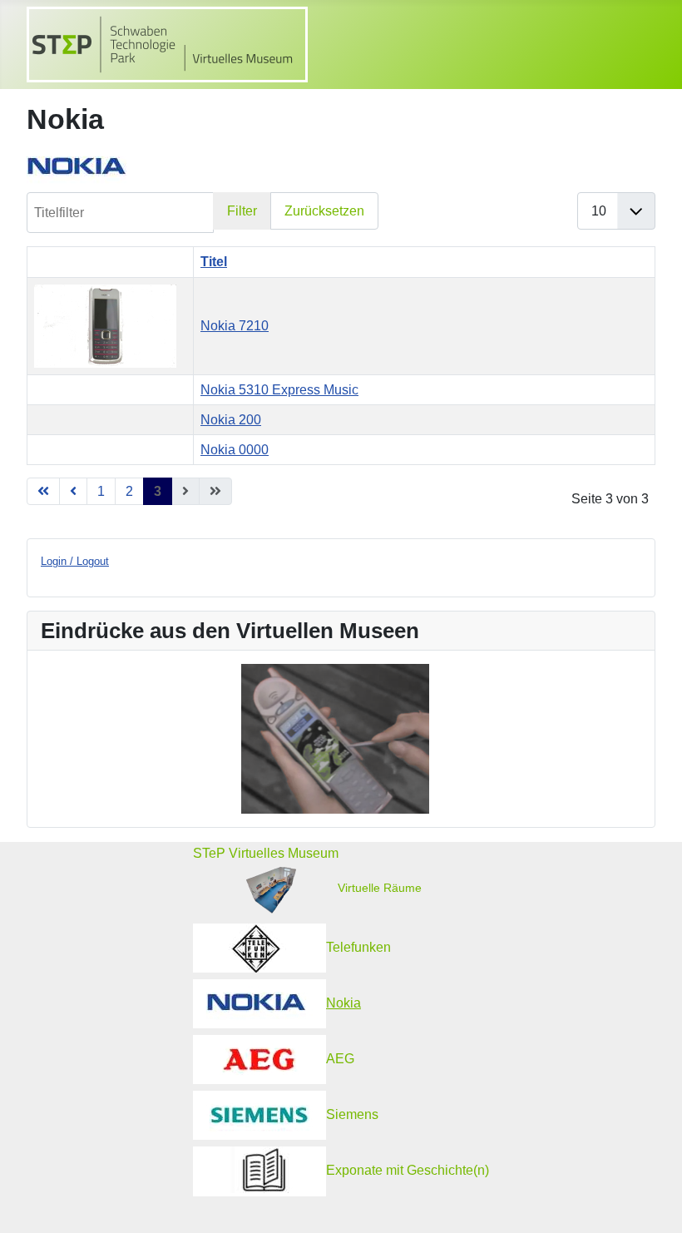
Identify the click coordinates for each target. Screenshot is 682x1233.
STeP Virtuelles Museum (266, 853)
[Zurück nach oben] (653, 1204)
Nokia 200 (230, 420)
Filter (242, 211)
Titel (213, 262)
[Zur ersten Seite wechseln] (43, 491)
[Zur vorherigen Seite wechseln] (73, 491)
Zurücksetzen (324, 211)
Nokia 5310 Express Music (279, 390)
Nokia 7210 (234, 326)
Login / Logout (75, 561)
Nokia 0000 (234, 450)
